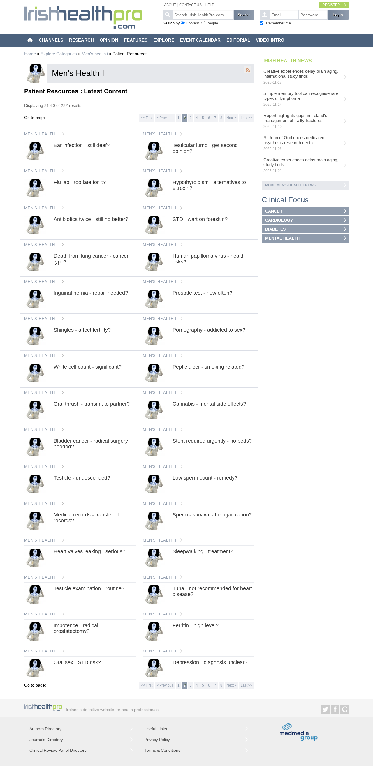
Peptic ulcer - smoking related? (208, 367)
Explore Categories (59, 53)
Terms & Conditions (162, 750)
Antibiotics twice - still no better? (91, 219)
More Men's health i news (290, 185)
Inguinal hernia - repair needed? (91, 293)
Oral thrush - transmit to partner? (92, 404)
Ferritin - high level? (196, 625)
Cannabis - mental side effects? (209, 404)
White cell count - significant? (88, 367)
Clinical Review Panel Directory (58, 750)
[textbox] (203, 15)
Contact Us (190, 5)
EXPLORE (163, 40)
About (170, 5)
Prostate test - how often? (202, 293)
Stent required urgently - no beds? (212, 441)
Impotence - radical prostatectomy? (76, 628)
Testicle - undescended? (82, 478)
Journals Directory (46, 739)
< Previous (164, 118)
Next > (231, 118)
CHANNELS (51, 40)
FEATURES (135, 40)
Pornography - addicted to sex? (209, 330)
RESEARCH (81, 40)
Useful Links (156, 728)
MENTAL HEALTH (282, 238)
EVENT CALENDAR (200, 40)
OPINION (109, 40)
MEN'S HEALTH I (41, 134)
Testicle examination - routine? (89, 588)
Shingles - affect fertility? (82, 330)
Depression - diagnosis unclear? (210, 662)
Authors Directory (45, 728)
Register (331, 5)
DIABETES (275, 229)
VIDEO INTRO (270, 40)
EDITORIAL (238, 40)
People (212, 23)
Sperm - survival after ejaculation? (212, 515)
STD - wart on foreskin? (200, 219)
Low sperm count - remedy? (205, 478)
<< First (146, 118)
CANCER (273, 211)
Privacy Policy (157, 739)
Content (192, 23)
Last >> (246, 118)
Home (30, 53)
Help (209, 5)
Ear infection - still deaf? (82, 145)
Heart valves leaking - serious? (89, 551)
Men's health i (95, 53)
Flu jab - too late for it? (80, 182)
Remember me (278, 23)
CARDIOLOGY (279, 220)
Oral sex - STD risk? (77, 662)
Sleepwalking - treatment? (203, 551)
